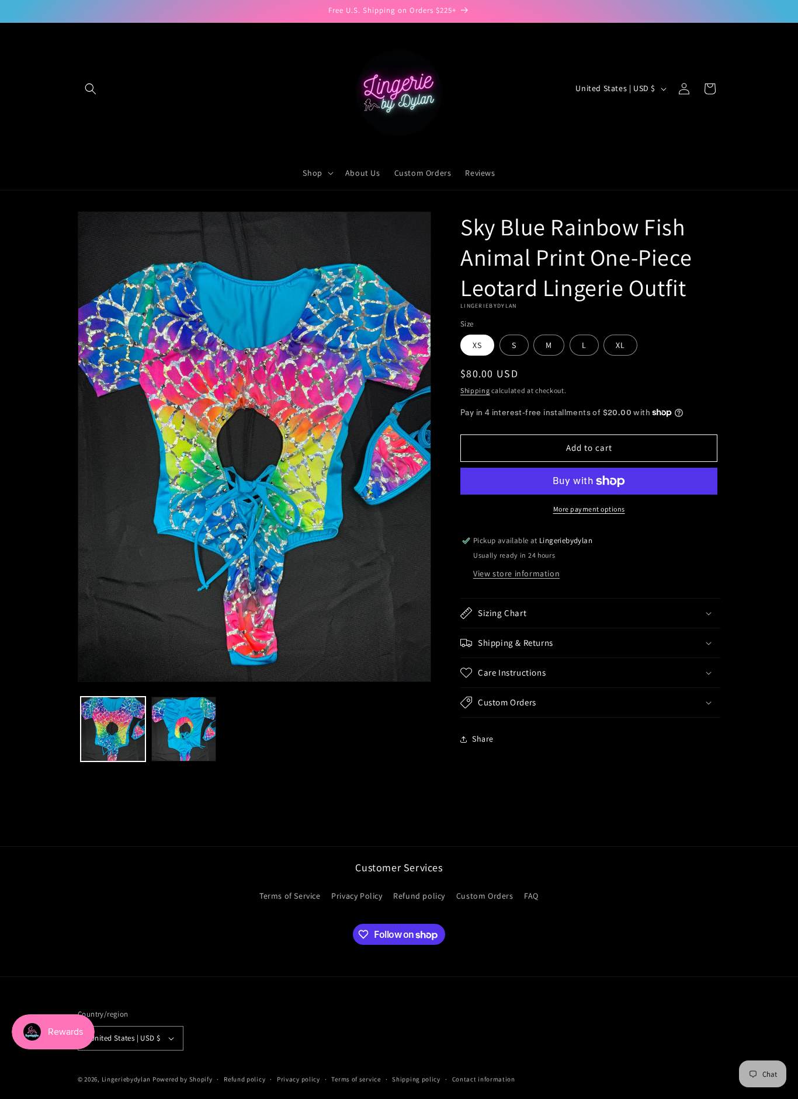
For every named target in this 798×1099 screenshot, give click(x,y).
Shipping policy (416, 1079)
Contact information (483, 1079)
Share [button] (483, 738)
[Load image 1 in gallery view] (113, 729)
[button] (90, 89)
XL (620, 345)
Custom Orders (485, 896)
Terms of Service (290, 896)
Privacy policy (298, 1079)
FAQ (531, 896)
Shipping (475, 390)
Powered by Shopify (182, 1079)
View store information (516, 573)
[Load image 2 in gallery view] (183, 729)
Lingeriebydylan (126, 1079)
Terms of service (355, 1079)
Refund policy (419, 896)
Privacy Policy (356, 896)
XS (477, 345)
